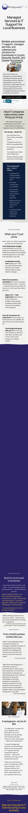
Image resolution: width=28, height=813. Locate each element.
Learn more (14, 782)
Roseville (6, 57)
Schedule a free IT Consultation (14, 97)
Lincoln (20, 55)
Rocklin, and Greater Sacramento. (13, 59)
